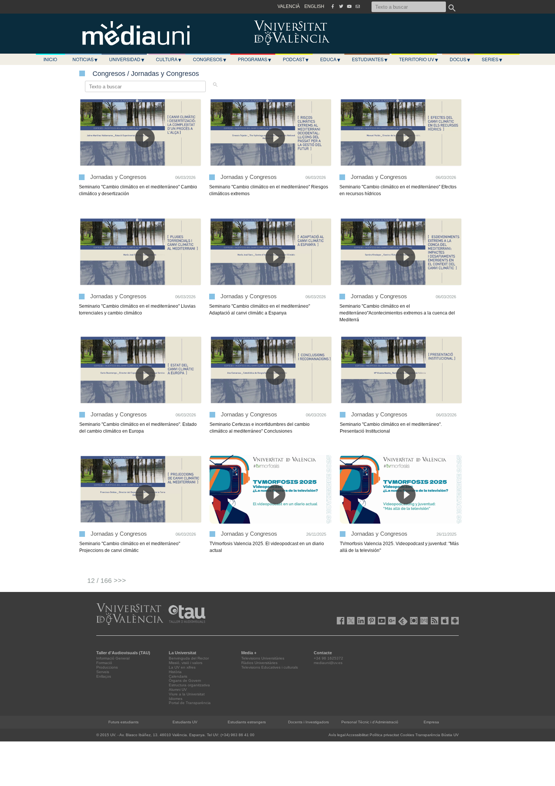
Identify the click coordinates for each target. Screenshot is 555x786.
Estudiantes (369, 59)
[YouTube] (349, 6)
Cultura (168, 59)
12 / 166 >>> (106, 580)
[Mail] (357, 6)
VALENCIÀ (289, 6)
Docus (460, 59)
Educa (330, 59)
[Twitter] (341, 6)
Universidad (126, 59)
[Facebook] (332, 6)
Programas (254, 59)
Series (492, 59)
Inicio (50, 59)
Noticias (84, 59)
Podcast (295, 59)
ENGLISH (314, 6)
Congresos (209, 59)
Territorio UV (418, 59)
